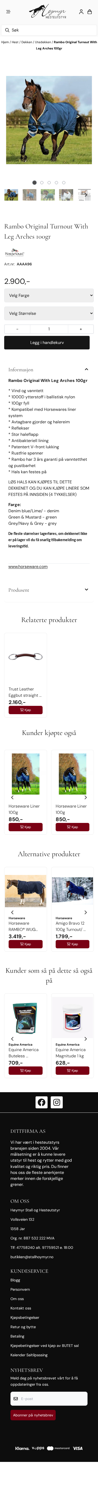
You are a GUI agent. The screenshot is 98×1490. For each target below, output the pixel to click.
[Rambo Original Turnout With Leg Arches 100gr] (49, 120)
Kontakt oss (20, 1308)
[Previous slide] (12, 120)
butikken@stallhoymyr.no (32, 1257)
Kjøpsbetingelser (24, 1317)
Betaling (17, 1336)
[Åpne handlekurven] (89, 11)
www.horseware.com (28, 566)
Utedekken (43, 42)
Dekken (27, 42)
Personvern (20, 1289)
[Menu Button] (8, 12)
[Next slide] (86, 120)
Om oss (17, 1298)
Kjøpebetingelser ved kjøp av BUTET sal (44, 1345)
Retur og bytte (23, 1327)
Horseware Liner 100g (24, 809)
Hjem (5, 42)
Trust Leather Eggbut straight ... (25, 692)
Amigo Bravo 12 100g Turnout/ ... (71, 926)
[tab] (34, 182)
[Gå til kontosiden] (81, 11)
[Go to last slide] (12, 195)
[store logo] (49, 12)
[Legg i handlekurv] (47, 342)
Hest (15, 42)
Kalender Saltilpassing (29, 1355)
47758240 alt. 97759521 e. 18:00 (44, 1247)
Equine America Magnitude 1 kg (71, 1053)
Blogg (15, 1280)
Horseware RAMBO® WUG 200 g (22, 926)
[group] (25, 795)
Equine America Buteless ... (24, 1053)
